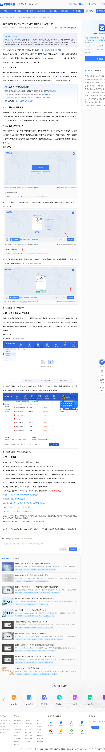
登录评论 (73, 549)
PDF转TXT (16, 744)
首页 (6, 11)
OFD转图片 (17, 732)
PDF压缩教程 (18, 569)
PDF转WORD (17, 720)
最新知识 (98, 70)
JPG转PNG (28, 732)
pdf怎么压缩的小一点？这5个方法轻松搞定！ (17, 507)
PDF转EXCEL (29, 723)
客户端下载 (3, 732)
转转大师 (30, 28)
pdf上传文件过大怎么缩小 (46, 662)
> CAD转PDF (101, 49)
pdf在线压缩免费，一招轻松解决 (49, 674)
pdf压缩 (28, 521)
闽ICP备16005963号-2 (88, 749)
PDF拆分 (16, 741)
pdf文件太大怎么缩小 (42, 604)
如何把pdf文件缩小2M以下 (31, 592)
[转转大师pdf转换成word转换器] (7, 5)
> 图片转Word (89, 46)
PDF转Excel (92, 40)
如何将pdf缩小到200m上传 (42, 581)
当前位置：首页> (5, 17)
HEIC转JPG (28, 735)
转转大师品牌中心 (5, 720)
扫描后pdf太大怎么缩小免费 (45, 627)
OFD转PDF (40, 729)
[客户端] (102, 362)
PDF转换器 (23, 516)
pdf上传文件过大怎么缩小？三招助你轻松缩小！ (18, 511)
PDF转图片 (40, 720)
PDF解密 (27, 726)
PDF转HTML (40, 741)
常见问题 (2, 723)
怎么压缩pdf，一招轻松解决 (31, 674)
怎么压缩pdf (40, 521)
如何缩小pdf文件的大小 (12, 521)
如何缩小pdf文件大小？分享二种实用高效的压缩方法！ (20, 495)
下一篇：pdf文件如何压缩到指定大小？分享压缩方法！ (60, 529)
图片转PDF (17, 726)
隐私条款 (2, 726)
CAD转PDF (40, 726)
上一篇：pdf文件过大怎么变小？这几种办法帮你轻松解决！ (22, 529)
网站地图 (97, 749)
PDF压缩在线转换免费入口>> (52, 50)
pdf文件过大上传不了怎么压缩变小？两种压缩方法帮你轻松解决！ (24, 503)
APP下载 (94, 4)
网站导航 (102, 749)
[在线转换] (52, 91)
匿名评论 (63, 549)
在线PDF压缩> (16, 17)
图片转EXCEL (29, 738)
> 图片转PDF (88, 49)
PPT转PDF (40, 735)
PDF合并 (27, 741)
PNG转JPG (40, 738)
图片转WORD (17, 738)
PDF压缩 (39, 723)
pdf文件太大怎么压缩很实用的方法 (33, 639)
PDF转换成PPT (18, 723)
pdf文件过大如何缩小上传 (31, 662)
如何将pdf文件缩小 (29, 581)
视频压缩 (16, 735)
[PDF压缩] (48, 94)
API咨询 (83, 4)
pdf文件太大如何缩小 (29, 604)
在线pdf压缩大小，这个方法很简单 (53, 639)
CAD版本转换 (17, 729)
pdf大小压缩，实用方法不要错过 (32, 651)
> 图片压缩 (88, 52)
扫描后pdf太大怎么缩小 (30, 627)
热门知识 (88, 70)
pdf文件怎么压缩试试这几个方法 (32, 616)
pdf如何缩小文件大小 (48, 616)
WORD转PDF (29, 729)
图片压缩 (63, 76)
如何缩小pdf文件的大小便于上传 (46, 569)
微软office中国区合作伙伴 (29, 4)
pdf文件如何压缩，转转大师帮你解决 (50, 592)
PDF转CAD (101, 40)
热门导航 (74, 4)
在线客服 (95, 727)
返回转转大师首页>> (55, 491)
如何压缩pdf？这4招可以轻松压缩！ (14, 499)
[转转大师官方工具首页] (24, 101)
